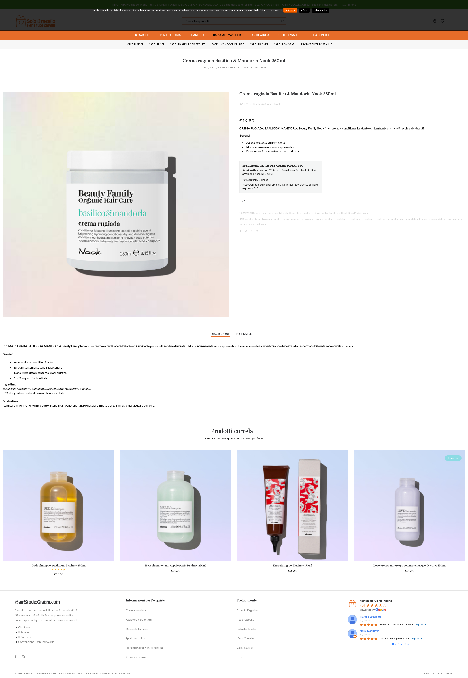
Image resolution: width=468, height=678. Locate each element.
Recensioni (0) (246, 333)
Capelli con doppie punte (228, 44)
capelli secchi (382, 219)
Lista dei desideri (247, 629)
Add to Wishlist (243, 201)
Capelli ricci (135, 44)
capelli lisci (329, 219)
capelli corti (278, 219)
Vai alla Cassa (245, 647)
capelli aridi (250, 219)
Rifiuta (304, 10)
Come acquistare (136, 610)
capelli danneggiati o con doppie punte (304, 219)
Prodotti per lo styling (316, 44)
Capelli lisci (156, 44)
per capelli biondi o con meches (419, 219)
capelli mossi (356, 219)
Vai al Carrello (245, 638)
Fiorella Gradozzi (370, 617)
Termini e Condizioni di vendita (144, 647)
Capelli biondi (259, 44)
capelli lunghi (342, 219)
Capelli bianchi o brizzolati (187, 44)
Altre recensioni (401, 644)
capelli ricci (369, 219)
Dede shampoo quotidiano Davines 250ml (59, 565)
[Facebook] (15, 657)
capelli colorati (264, 219)
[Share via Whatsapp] (257, 231)
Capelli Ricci (347, 212)
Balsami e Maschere (262, 212)
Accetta (290, 10)
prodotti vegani (260, 224)
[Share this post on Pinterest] (251, 231)
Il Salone (23, 632)
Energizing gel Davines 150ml (292, 565)
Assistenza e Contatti (139, 619)
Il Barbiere (24, 637)
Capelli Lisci (334, 212)
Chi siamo (24, 627)
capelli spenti (396, 219)
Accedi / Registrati (248, 610)
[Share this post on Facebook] (240, 231)
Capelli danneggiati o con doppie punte (308, 212)
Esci (239, 657)
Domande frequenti (137, 629)
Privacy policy (320, 10)
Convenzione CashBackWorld (36, 641)
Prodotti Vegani (362, 212)
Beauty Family (281, 212)
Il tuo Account (245, 619)
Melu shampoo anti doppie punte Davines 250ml (175, 565)
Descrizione (220, 333)
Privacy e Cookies (137, 657)
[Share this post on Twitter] (246, 231)
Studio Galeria (443, 673)
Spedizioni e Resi (136, 638)
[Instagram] (23, 657)
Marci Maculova (369, 631)
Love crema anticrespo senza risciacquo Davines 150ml (409, 565)
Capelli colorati (284, 44)
